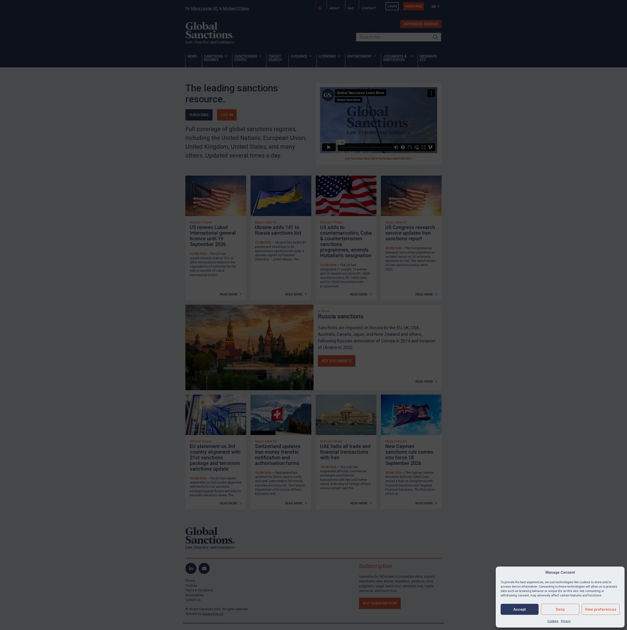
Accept (519, 609)
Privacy (566, 621)
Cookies (552, 621)
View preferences (600, 609)
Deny (560, 609)
